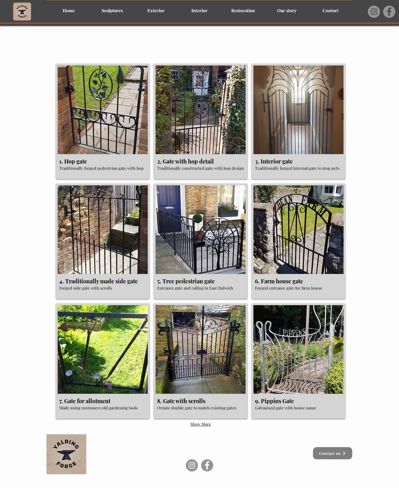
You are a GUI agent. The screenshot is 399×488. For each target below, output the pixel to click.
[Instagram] (374, 12)
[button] (102, 121)
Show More (200, 424)
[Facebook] (389, 12)
